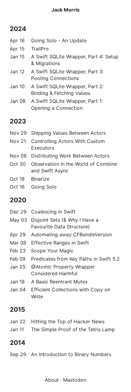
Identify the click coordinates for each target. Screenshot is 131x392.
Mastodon (74, 380)
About (52, 380)
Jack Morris (65, 10)
